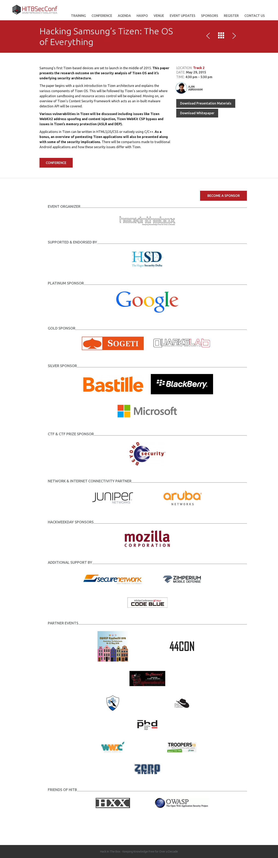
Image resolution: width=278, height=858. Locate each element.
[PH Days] (147, 725)
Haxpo (142, 15)
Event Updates (182, 15)
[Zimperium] (182, 579)
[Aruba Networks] (182, 497)
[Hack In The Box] (147, 220)
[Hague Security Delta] (147, 259)
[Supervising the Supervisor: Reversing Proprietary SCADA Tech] (233, 36)
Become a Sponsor (223, 195)
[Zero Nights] (147, 769)
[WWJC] (113, 747)
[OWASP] (181, 802)
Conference (102, 15)
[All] (221, 36)
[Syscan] (147, 678)
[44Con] (182, 646)
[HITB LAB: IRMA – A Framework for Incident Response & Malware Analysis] (209, 36)
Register (231, 15)
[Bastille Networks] (113, 384)
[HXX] (113, 802)
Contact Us (254, 15)
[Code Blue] (147, 602)
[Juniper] (112, 497)
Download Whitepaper (197, 113)
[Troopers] (181, 747)
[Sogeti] (113, 343)
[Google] (147, 302)
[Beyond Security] (147, 453)
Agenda (124, 15)
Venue (159, 15)
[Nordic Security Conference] (112, 703)
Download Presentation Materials (205, 103)
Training (78, 15)
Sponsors (209, 15)
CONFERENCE (56, 163)
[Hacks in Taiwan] (181, 703)
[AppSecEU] (112, 646)
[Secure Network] (113, 579)
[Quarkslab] (182, 343)
